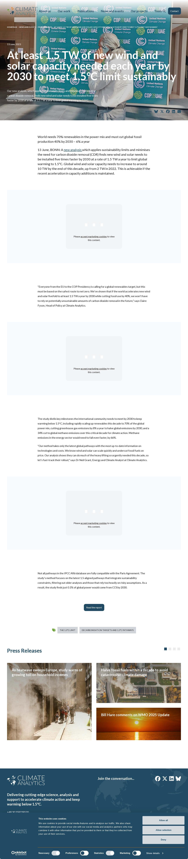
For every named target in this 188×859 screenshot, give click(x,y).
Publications (85, 11)
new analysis (73, 150)
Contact (174, 11)
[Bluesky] (178, 778)
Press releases (45, 27)
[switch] (84, 853)
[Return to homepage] (22, 11)
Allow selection (163, 830)
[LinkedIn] (171, 778)
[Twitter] (164, 778)
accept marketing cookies (94, 236)
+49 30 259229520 (18, 812)
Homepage (12, 27)
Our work (64, 11)
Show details (153, 853)
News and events (112, 11)
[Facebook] (157, 778)
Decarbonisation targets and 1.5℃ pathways (108, 630)
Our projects (139, 11)
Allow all (163, 820)
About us (45, 11)
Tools (158, 11)
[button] (164, 11)
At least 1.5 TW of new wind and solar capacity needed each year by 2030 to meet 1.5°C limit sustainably (105, 27)
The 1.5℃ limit (67, 630)
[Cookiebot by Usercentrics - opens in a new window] (19, 853)
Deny (163, 839)
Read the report (94, 607)
